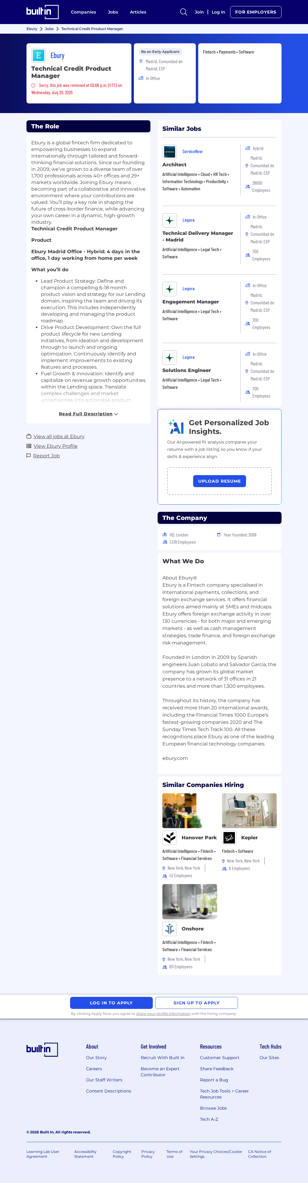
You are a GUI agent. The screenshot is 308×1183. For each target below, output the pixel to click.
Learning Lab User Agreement (42, 1154)
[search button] (183, 12)
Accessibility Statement (85, 1154)
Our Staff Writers (104, 1080)
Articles (138, 12)
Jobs (113, 12)
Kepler (249, 837)
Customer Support (219, 1057)
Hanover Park (199, 837)
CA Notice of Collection (259, 1154)
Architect (174, 164)
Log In (218, 12)
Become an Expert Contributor (160, 1071)
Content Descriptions (108, 1091)
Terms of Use (174, 1154)
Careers (94, 1068)
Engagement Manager (190, 302)
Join (199, 12)
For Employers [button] (255, 12)
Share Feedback (216, 1068)
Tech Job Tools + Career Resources (224, 1094)
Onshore (193, 929)
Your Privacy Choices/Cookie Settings (216, 1154)
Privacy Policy (148, 1154)
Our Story (96, 1057)
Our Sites (269, 1057)
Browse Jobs (213, 1108)
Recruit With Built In (162, 1057)
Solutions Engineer (186, 370)
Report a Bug (214, 1080)
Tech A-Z (209, 1119)
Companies (83, 12)
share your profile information (163, 1013)
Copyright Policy (122, 1154)
